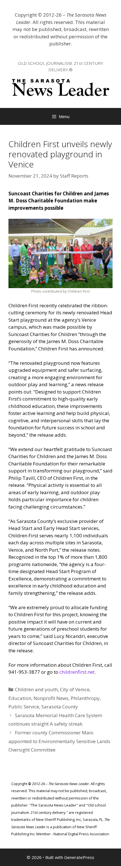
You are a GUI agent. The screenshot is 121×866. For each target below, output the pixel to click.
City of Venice (74, 689)
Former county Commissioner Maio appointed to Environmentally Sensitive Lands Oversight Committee (59, 741)
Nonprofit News (50, 698)
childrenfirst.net (77, 672)
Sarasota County (59, 706)
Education (19, 698)
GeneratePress (79, 857)
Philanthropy (85, 698)
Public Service (23, 706)
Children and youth (36, 689)
